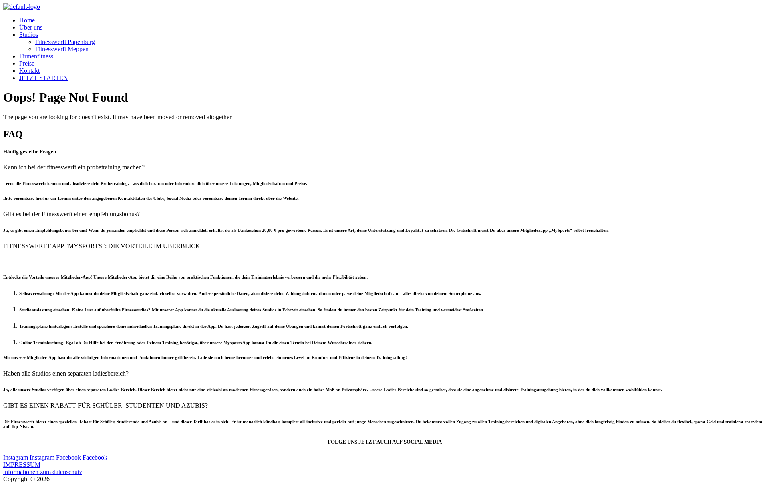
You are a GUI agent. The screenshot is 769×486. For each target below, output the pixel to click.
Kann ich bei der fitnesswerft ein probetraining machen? (74, 167)
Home (27, 20)
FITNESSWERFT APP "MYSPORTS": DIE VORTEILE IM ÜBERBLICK (101, 246)
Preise (26, 63)
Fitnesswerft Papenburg (65, 41)
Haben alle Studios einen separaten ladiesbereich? (66, 373)
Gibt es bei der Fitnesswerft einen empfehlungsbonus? (71, 214)
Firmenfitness (36, 56)
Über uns (30, 27)
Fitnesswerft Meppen (62, 49)
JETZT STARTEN (43, 77)
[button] (384, 167)
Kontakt (29, 70)
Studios (28, 34)
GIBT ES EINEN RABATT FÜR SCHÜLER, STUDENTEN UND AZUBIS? (105, 405)
